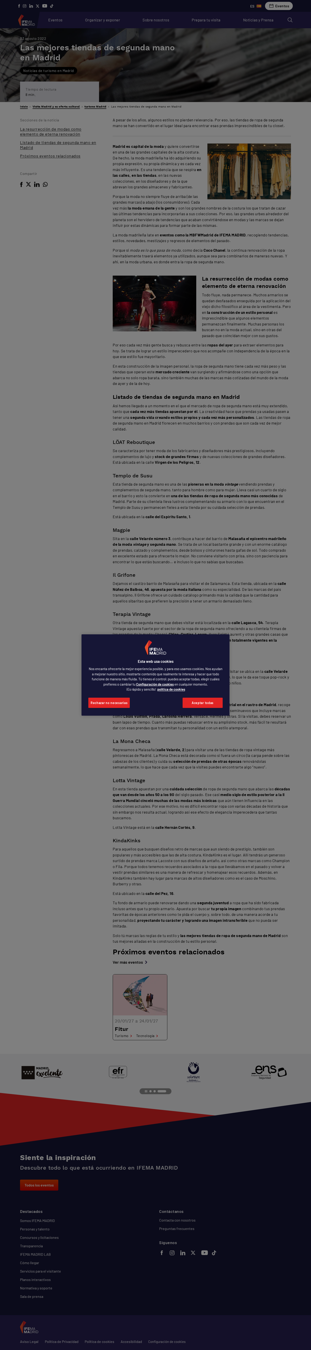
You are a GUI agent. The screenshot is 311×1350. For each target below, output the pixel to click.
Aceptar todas (203, 703)
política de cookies (171, 689)
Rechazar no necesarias (109, 703)
